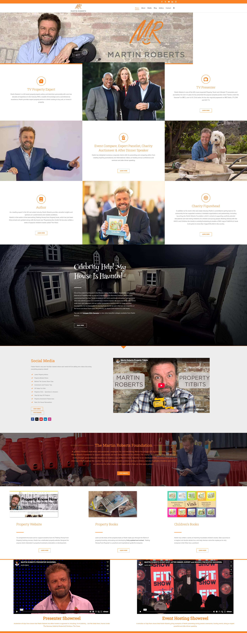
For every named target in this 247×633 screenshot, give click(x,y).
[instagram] (49, 419)
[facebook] (32, 419)
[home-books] (113, 492)
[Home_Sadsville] (191, 492)
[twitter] (36, 419)
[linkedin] (45, 419)
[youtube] (41, 419)
